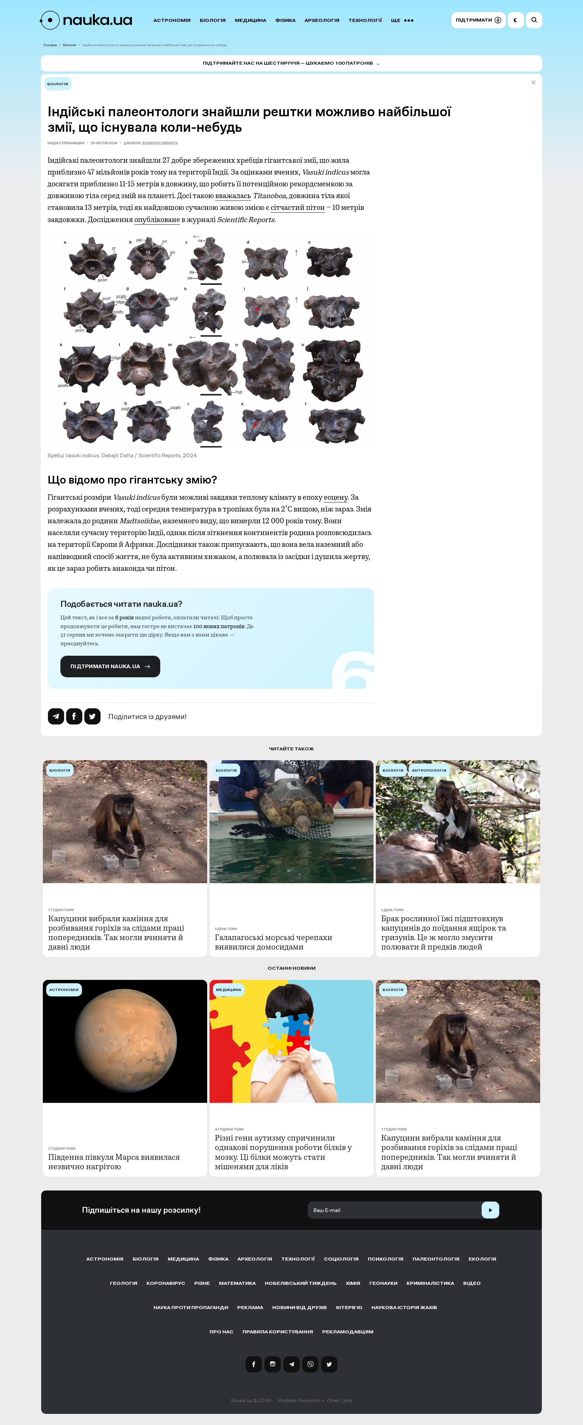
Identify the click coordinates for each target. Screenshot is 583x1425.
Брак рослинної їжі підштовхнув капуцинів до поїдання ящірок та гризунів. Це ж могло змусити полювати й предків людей (443, 933)
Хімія (353, 1283)
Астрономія (172, 20)
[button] (478, 20)
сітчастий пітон (298, 207)
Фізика (285, 20)
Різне (202, 1283)
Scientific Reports (160, 143)
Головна (50, 45)
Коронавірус (165, 1283)
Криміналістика (430, 1283)
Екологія (482, 1259)
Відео (472, 1283)
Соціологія (341, 1259)
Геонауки (383, 1283)
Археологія (322, 20)
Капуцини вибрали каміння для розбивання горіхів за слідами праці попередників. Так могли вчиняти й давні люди (116, 933)
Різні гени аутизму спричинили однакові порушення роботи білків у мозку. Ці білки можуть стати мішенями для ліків (283, 1152)
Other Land (339, 1400)
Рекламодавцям (347, 1332)
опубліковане (157, 219)
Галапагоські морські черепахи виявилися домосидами (273, 942)
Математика (237, 1283)
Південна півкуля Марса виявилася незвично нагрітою (114, 1161)
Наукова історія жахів (404, 1307)
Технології (365, 20)
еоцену (336, 497)
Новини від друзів (299, 1307)
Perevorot (309, 1400)
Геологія (123, 1283)
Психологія (386, 1259)
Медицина (250, 20)
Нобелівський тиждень (301, 1283)
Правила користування (278, 1332)
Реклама (250, 1307)
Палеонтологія (436, 1259)
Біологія (213, 20)
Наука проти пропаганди (191, 1307)
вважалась (233, 195)
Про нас (221, 1332)
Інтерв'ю (349, 1307)
